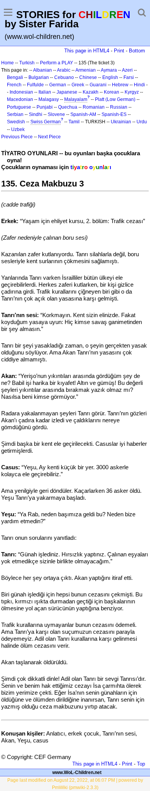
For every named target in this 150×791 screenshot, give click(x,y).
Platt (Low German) (115, 99)
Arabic (63, 70)
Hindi (139, 84)
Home (7, 62)
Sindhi (35, 114)
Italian (44, 92)
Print (119, 51)
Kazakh (90, 92)
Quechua (67, 107)
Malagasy (48, 99)
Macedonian (20, 99)
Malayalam (75, 99)
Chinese (88, 77)
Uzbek (18, 129)
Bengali (15, 77)
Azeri (127, 70)
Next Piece (49, 136)
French (14, 84)
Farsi (128, 77)
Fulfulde (35, 84)
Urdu (142, 121)
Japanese (67, 92)
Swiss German (45, 121)
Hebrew (120, 84)
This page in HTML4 (86, 51)
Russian (118, 107)
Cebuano (64, 77)
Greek (78, 84)
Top (141, 764)
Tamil (74, 121)
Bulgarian (38, 77)
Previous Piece (17, 136)
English (110, 77)
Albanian (42, 70)
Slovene (56, 114)
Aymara (109, 70)
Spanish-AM (83, 114)
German (57, 84)
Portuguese (19, 107)
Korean (111, 92)
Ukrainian (121, 121)
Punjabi (45, 107)
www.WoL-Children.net (77, 772)
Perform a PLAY (56, 62)
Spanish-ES (114, 114)
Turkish (27, 62)
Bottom (137, 51)
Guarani (98, 84)
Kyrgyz (132, 92)
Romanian (94, 107)
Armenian (85, 70)
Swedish (16, 121)
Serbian (15, 114)
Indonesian (21, 92)
